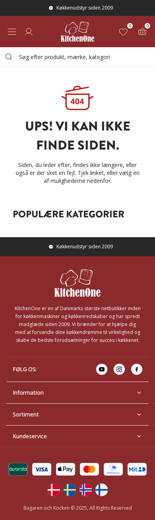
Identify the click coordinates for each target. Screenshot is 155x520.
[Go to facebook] (136, 369)
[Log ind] (29, 32)
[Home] (77, 31)
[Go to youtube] (101, 369)
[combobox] (77, 56)
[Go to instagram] (119, 369)
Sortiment (26, 414)
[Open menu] (12, 31)
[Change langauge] (53, 490)
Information (28, 392)
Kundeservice (30, 436)
